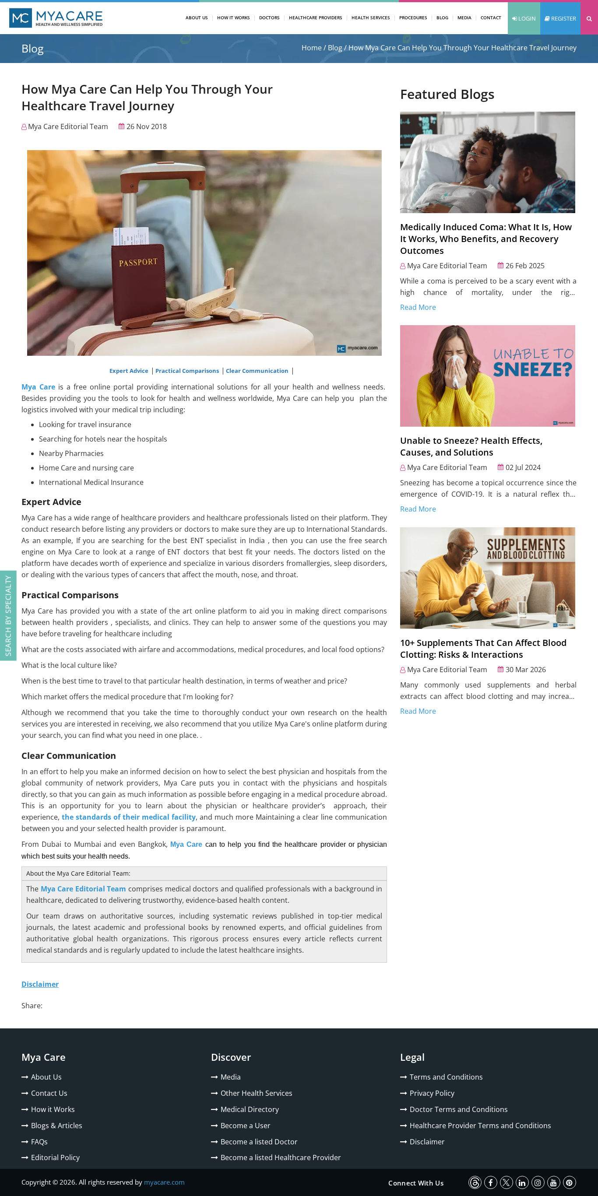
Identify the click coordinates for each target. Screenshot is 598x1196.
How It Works (233, 17)
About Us (197, 17)
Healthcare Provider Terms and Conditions (480, 1125)
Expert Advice (129, 371)
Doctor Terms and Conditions (459, 1109)
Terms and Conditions (446, 1077)
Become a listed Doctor (259, 1142)
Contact (491, 17)
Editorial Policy (55, 1157)
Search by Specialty (8, 615)
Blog (442, 17)
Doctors (269, 17)
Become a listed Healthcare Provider (281, 1157)
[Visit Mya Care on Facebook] (490, 1182)
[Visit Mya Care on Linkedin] (522, 1182)
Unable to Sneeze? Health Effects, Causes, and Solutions (471, 446)
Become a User (246, 1125)
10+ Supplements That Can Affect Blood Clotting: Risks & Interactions (483, 648)
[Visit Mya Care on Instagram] (538, 1182)
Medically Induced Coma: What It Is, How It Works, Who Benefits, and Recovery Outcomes (486, 238)
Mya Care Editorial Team (68, 126)
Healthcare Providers (315, 17)
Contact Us (49, 1093)
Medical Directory (250, 1109)
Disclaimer (427, 1142)
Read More (418, 307)
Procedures (413, 17)
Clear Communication (258, 371)
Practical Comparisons (187, 371)
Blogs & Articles (56, 1125)
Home (312, 48)
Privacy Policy (432, 1093)
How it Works (53, 1109)
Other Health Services (256, 1093)
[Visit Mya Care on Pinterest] (569, 1182)
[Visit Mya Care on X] (506, 1182)
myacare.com (164, 1182)
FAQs (39, 1142)
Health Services (371, 17)
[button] (589, 18)
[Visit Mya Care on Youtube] (553, 1182)
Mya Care (38, 387)
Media (464, 17)
